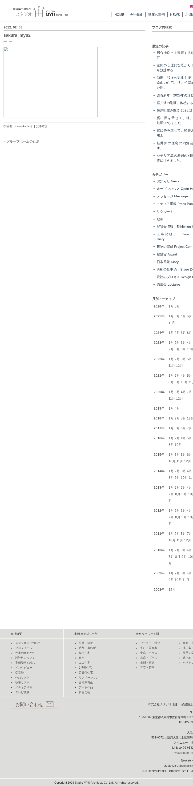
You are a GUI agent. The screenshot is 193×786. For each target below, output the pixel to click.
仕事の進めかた (25, 652)
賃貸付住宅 (86, 672)
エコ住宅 (84, 662)
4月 (183, 316)
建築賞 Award (167, 254)
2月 (177, 333)
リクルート (165, 211)
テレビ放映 (22, 692)
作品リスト (22, 677)
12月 (179, 365)
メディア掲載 (23, 687)
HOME (119, 14)
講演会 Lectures (169, 284)
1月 (171, 306)
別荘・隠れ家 (148, 648)
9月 (183, 349)
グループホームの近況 (22, 141)
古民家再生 (86, 682)
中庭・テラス (148, 652)
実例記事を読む (25, 662)
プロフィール (23, 648)
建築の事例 (156, 14)
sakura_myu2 (17, 35)
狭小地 (187, 657)
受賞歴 (19, 672)
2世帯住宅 (85, 667)
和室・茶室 (147, 667)
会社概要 (136, 14)
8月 (189, 333)
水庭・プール (148, 657)
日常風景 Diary (168, 262)
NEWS (175, 14)
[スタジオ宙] (39, 8)
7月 (171, 349)
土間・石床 (147, 662)
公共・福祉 (86, 643)
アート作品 (86, 687)
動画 (160, 219)
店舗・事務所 (87, 648)
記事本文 (42, 126)
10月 (184, 382)
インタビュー (23, 667)
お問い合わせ (29, 704)
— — (8, 41)
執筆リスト (22, 682)
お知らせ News (168, 181)
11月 (172, 323)
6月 (183, 428)
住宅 (81, 657)
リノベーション (89, 677)
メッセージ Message (172, 196)
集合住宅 (84, 652)
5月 (177, 306)
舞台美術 (84, 692)
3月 (177, 316)
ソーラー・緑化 (150, 643)
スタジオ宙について (28, 643)
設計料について (25, 657)
